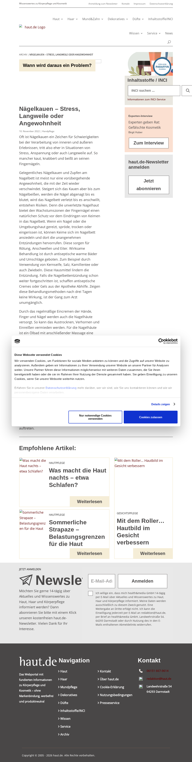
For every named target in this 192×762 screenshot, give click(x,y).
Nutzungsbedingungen (116, 695)
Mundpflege (68, 687)
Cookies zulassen (150, 417)
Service (152, 33)
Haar (71, 19)
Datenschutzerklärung (61, 387)
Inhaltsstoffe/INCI (160, 19)
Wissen (134, 33)
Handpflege (48, 131)
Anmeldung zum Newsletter (103, 3)
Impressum (140, 3)
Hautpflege (57, 463)
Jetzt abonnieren (148, 184)
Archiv (64, 734)
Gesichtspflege (127, 513)
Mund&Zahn (91, 19)
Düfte (136, 19)
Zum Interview (149, 142)
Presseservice (109, 703)
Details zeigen (160, 404)
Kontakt (126, 3)
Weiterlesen (89, 501)
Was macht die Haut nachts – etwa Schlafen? (77, 477)
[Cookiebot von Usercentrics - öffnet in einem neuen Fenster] (161, 341)
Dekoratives (116, 19)
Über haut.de (109, 679)
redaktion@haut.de (159, 678)
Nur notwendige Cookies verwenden (95, 417)
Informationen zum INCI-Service (147, 99)
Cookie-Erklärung (112, 687)
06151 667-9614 (158, 671)
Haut (56, 19)
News (169, 33)
